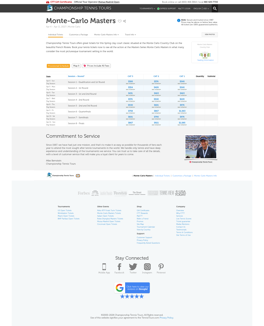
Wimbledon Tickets (66, 213)
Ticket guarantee (183, 221)
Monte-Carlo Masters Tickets (109, 213)
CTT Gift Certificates (61, 2)
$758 (130, 111)
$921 (156, 123)
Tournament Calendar (146, 227)
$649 (182, 99)
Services (179, 216)
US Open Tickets (65, 210)
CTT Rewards (142, 213)
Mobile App (104, 272)
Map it (76, 65)
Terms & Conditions (184, 232)
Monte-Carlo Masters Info (105, 34)
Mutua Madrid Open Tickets (108, 221)
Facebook (119, 272)
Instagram (147, 272)
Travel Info (129, 34)
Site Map (140, 224)
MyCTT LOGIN (184, 9)
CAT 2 (156, 76)
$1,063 (182, 111)
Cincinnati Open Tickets (107, 224)
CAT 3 (130, 76)
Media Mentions (182, 224)
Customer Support (144, 237)
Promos (140, 221)
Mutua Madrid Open (108, 2)
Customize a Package (78, 34)
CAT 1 (182, 76)
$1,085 (182, 123)
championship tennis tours (82, 8)
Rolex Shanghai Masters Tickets (110, 219)
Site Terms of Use (183, 235)
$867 (156, 111)
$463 (156, 93)
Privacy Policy (142, 240)
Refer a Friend (142, 219)
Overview (180, 210)
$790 (156, 117)
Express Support (168, 9)
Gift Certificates (143, 210)
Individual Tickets (55, 34)
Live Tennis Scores (183, 219)
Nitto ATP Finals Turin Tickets (109, 210)
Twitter (133, 272)
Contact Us (180, 227)
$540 (182, 81)
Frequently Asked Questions (148, 243)
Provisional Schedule (58, 66)
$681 (156, 105)
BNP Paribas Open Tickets (68, 219)
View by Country (143, 230)
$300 (130, 81)
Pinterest (161, 272)
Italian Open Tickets (105, 216)
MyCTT (140, 216)
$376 (156, 81)
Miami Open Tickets (66, 216)
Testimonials (181, 230)
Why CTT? (180, 213)
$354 (130, 87)
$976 (182, 105)
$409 (156, 87)
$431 (130, 93)
